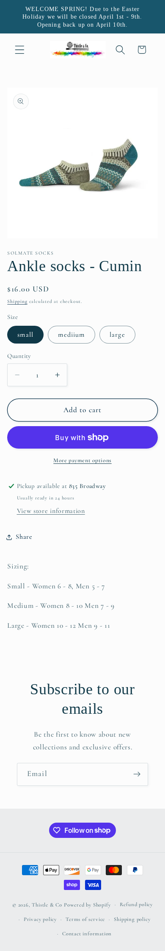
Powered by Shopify (87, 904)
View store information (51, 511)
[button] (19, 50)
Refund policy (136, 904)
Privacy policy (40, 919)
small (25, 334)
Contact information (87, 933)
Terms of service (85, 919)
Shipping (17, 301)
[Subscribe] (137, 774)
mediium (71, 334)
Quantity (19, 356)
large (117, 334)
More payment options (82, 460)
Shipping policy (132, 919)
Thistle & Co (47, 904)
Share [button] (24, 536)
